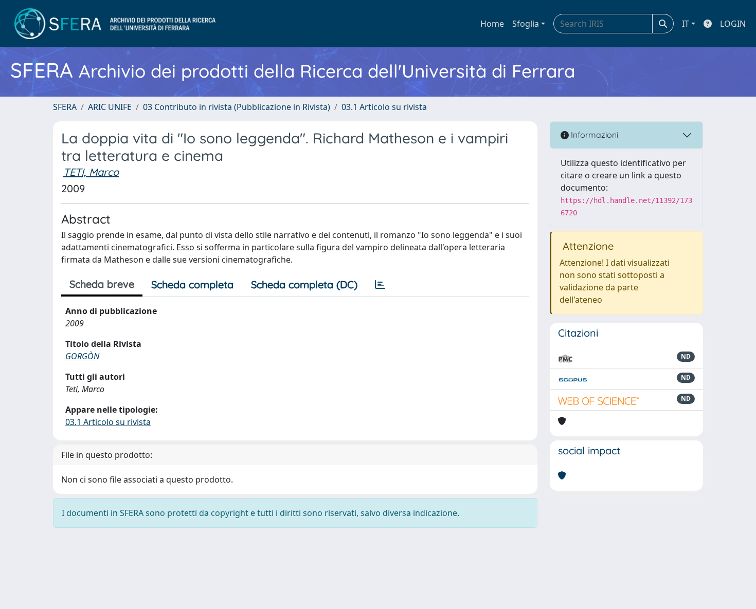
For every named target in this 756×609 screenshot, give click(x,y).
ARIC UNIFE (110, 107)
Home (492, 23)
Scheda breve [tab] (101, 284)
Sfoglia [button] (525, 23)
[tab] (380, 285)
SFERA (65, 107)
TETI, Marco (91, 171)
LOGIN (733, 23)
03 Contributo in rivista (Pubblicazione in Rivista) (236, 107)
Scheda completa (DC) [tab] (304, 284)
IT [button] (685, 23)
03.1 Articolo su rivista (384, 107)
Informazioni (593, 135)
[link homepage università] (115, 23)
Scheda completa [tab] (192, 284)
